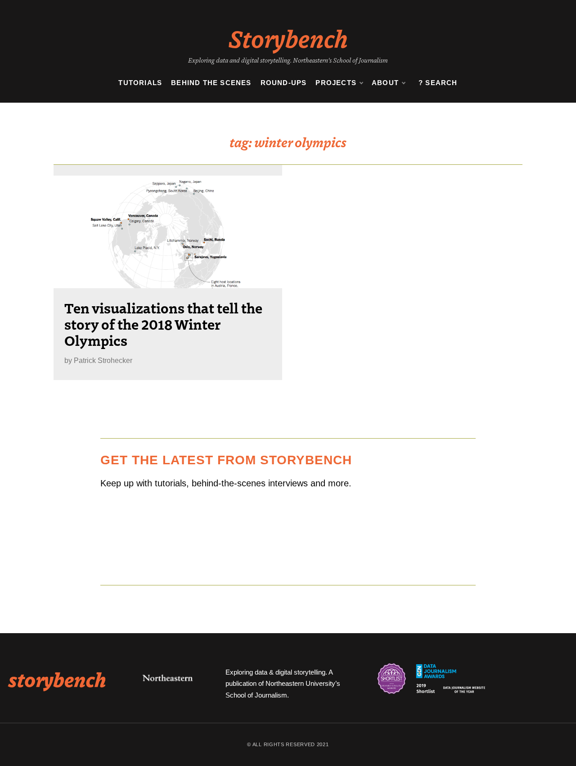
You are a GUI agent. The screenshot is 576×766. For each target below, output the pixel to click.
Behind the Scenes (211, 82)
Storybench (288, 38)
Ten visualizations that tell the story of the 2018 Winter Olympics (163, 323)
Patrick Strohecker (103, 360)
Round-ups (284, 82)
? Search (438, 82)
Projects (335, 82)
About (385, 82)
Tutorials (140, 82)
